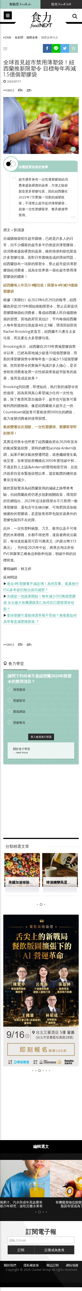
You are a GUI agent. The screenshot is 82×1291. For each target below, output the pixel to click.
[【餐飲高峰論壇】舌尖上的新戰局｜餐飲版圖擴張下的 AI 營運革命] (41, 990)
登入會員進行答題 (41, 737)
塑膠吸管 (19, 700)
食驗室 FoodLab (20, 4)
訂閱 (21, 1250)
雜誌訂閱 (52, 1265)
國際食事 (32, 37)
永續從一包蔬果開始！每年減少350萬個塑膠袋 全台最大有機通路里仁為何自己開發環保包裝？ (39, 602)
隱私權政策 (31, 1265)
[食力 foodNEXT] (40, 20)
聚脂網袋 (19, 711)
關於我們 (10, 1265)
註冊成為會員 (54, 1250)
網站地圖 (72, 1265)
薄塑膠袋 (19, 689)
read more (22, 752)
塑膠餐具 (19, 722)
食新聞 (19, 37)
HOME (7, 37)
